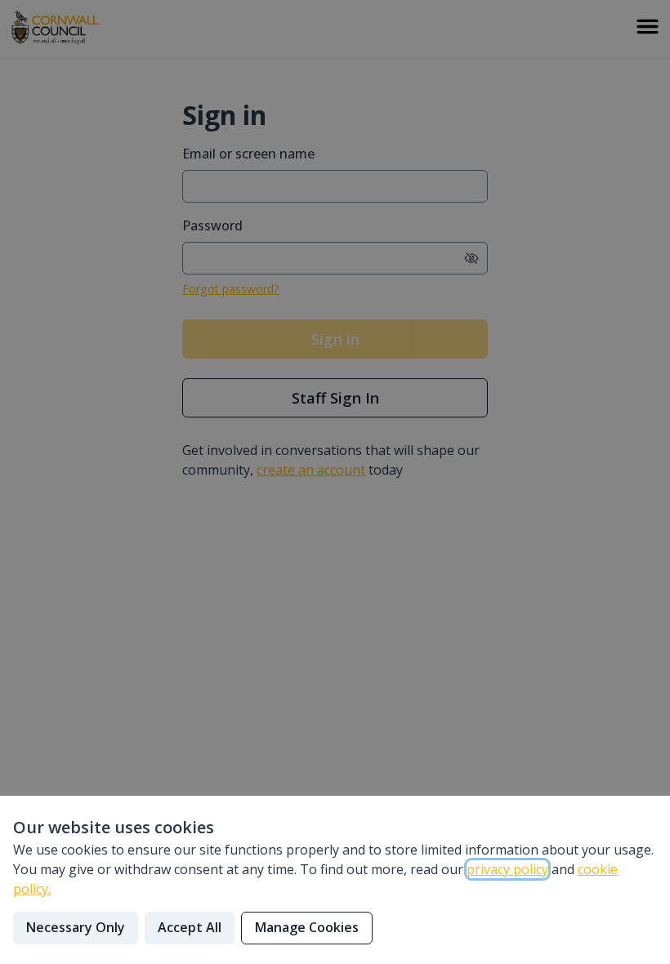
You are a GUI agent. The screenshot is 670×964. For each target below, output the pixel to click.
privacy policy (507, 869)
